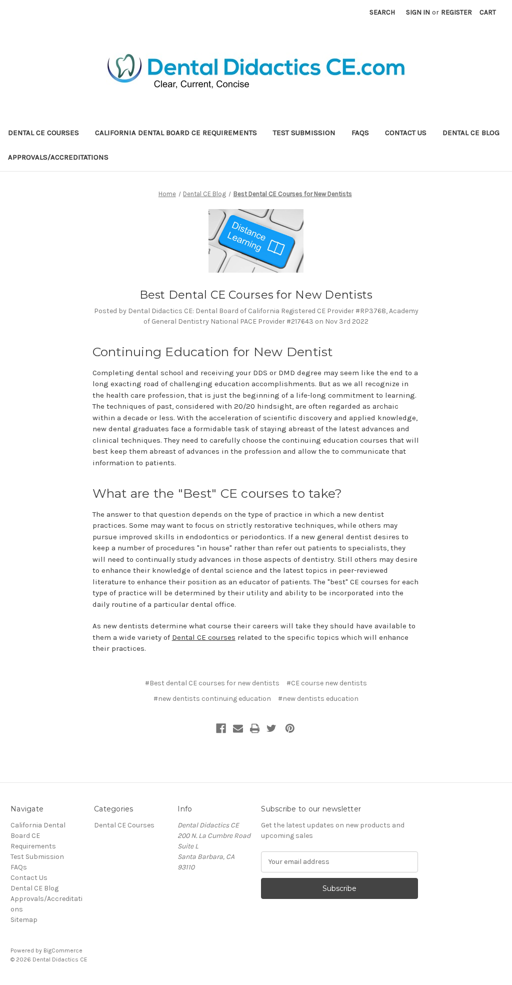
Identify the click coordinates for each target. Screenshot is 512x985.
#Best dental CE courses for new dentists (212, 683)
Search (382, 12)
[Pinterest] (290, 728)
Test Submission (304, 132)
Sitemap (24, 919)
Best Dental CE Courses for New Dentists (256, 295)
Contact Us (405, 132)
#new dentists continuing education (212, 698)
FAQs (360, 132)
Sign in (418, 12)
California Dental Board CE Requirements (176, 132)
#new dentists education (318, 698)
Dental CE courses (204, 637)
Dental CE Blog (471, 132)
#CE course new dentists (326, 683)
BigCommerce (63, 950)
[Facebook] (221, 728)
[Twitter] (271, 728)
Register (456, 12)
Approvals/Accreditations (58, 157)
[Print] (255, 728)
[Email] (238, 728)
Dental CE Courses (43, 132)
